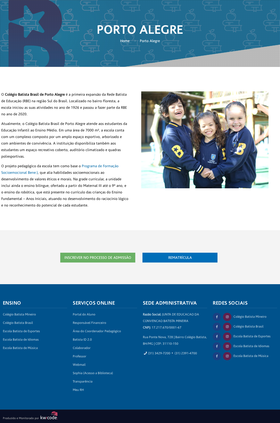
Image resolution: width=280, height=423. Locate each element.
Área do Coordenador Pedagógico (97, 331)
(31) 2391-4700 (186, 353)
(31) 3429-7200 (159, 353)
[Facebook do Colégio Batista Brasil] (217, 327)
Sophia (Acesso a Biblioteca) (93, 373)
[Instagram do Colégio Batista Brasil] (227, 327)
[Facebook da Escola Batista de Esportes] (217, 336)
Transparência (82, 381)
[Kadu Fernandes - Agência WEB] (48, 418)
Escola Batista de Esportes (21, 331)
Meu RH (78, 390)
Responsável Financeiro (89, 323)
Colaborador (82, 348)
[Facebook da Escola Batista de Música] (217, 356)
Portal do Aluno (84, 314)
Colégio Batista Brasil (18, 323)
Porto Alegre (150, 41)
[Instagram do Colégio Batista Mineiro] (227, 317)
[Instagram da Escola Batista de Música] (227, 356)
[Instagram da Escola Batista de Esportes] (227, 336)
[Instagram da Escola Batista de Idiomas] (227, 346)
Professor (79, 356)
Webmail (79, 365)
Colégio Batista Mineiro (19, 314)
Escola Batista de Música (20, 348)
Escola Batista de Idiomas (21, 339)
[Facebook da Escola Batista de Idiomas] (217, 346)
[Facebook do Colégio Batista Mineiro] (217, 317)
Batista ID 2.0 (82, 339)
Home (125, 41)
